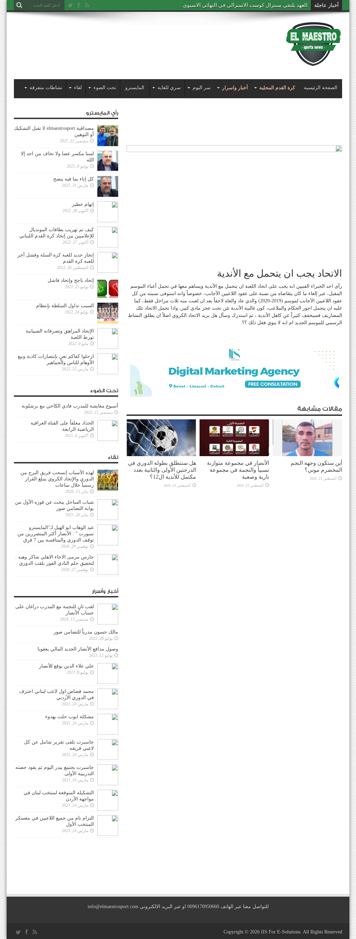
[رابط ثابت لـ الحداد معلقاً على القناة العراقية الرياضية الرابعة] (107, 439)
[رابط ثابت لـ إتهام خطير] (107, 220)
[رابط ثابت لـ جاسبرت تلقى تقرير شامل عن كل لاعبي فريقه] (107, 758)
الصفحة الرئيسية (320, 87)
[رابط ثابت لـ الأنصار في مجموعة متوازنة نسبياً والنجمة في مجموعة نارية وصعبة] (234, 454)
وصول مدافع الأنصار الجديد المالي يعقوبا (78, 649)
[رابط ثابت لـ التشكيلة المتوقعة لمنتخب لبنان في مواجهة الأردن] (107, 809)
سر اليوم (202, 87)
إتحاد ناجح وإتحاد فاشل (71, 280)
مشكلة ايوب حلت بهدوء (69, 716)
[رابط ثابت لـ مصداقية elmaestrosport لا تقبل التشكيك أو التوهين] (107, 144)
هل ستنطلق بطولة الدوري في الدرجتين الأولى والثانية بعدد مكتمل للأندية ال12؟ (162, 470)
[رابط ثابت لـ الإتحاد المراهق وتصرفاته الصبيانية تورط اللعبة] (107, 347)
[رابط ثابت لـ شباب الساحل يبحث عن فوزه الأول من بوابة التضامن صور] (107, 518)
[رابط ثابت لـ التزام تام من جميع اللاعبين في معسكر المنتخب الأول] (107, 834)
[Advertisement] (140, 39)
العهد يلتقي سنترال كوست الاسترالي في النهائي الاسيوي (245, 5)
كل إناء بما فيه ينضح (73, 179)
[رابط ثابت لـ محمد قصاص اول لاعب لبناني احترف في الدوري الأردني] (107, 707)
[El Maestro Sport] (313, 62)
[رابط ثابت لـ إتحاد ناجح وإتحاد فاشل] (107, 296)
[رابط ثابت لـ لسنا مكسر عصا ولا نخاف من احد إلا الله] (107, 170)
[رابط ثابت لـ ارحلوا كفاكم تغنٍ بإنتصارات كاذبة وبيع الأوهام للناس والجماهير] (107, 372)
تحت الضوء (105, 87)
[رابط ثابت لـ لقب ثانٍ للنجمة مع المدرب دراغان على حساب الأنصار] (107, 623)
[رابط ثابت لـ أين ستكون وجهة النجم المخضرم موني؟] (307, 454)
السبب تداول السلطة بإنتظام (65, 305)
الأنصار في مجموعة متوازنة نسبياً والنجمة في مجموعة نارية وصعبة (238, 470)
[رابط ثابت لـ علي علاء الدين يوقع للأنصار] (107, 682)
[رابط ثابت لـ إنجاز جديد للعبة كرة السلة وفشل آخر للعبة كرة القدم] (107, 271)
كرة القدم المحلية (277, 87)
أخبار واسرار (235, 87)
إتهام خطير (83, 204)
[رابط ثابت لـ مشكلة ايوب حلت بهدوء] (107, 733)
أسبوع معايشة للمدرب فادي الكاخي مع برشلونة (67, 406)
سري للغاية (169, 87)
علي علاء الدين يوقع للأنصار (66, 666)
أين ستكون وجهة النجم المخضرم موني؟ (316, 466)
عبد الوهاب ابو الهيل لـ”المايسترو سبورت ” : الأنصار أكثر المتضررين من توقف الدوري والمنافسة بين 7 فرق (55, 534)
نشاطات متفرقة (46, 87)
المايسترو (134, 87)
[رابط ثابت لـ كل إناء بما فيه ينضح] (107, 195)
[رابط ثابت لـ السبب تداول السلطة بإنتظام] (107, 322)
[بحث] (19, 5)
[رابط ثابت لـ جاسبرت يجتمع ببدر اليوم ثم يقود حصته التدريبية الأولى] (107, 783)
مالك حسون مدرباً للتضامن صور (86, 632)
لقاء (78, 87)
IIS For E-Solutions (280, 931)
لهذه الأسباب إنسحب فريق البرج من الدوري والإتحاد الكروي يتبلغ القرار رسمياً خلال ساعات (57, 479)
